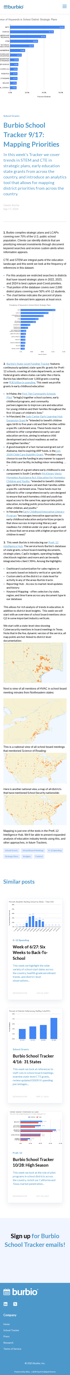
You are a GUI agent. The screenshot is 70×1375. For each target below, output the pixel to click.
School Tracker (11, 1330)
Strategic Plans (11, 856)
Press (6, 1336)
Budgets (27, 856)
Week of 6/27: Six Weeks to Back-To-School (30, 952)
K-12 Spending (55, 850)
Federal (39, 856)
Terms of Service (12, 1348)
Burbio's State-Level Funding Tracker (28, 363)
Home (6, 1324)
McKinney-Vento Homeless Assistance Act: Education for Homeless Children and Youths (35, 477)
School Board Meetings (33, 850)
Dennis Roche (11, 205)
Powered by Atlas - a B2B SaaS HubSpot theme (35, 1371)
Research (8, 1342)
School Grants (11, 850)
